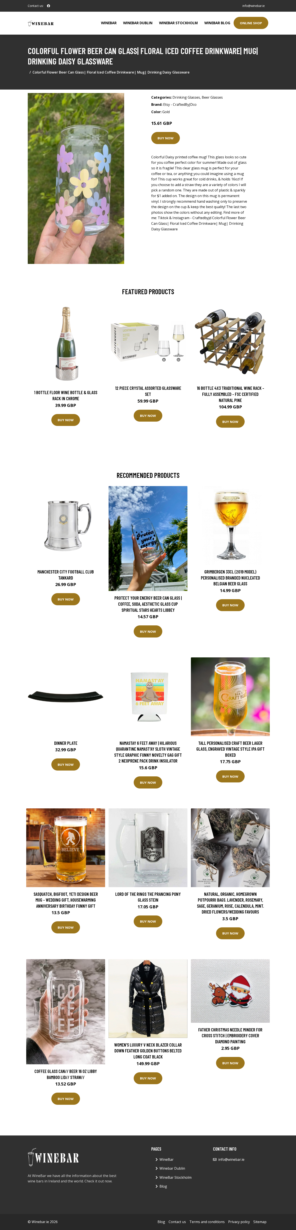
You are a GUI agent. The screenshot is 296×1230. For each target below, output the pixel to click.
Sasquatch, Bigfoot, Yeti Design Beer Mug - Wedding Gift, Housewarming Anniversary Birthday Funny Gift (66, 900)
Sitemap (260, 1221)
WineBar (109, 23)
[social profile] (48, 6)
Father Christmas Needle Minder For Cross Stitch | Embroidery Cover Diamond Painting (230, 1035)
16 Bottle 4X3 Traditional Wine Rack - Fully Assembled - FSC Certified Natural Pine (230, 394)
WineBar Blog (217, 23)
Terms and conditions (207, 1221)
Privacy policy (239, 1221)
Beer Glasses (212, 97)
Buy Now (166, 138)
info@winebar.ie (253, 6)
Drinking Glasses (186, 97)
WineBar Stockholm (178, 23)
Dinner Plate (65, 743)
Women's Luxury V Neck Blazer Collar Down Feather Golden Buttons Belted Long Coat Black (148, 1050)
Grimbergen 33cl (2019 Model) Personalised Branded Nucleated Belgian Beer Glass (230, 577)
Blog (163, 1186)
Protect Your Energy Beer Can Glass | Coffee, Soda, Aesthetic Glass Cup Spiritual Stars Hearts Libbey (148, 603)
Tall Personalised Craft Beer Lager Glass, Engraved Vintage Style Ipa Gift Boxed (230, 749)
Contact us (177, 1221)
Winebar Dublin (138, 23)
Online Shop (251, 23)
